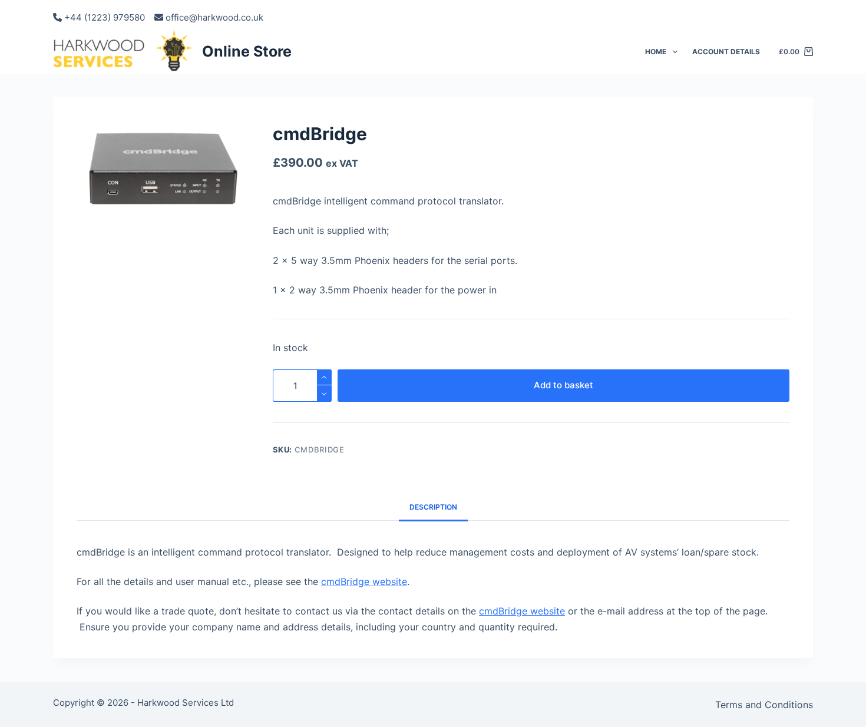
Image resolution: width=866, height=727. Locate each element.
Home (655, 51)
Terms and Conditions (764, 705)
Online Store (247, 51)
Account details (726, 51)
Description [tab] (433, 507)
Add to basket (563, 385)
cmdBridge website (364, 581)
